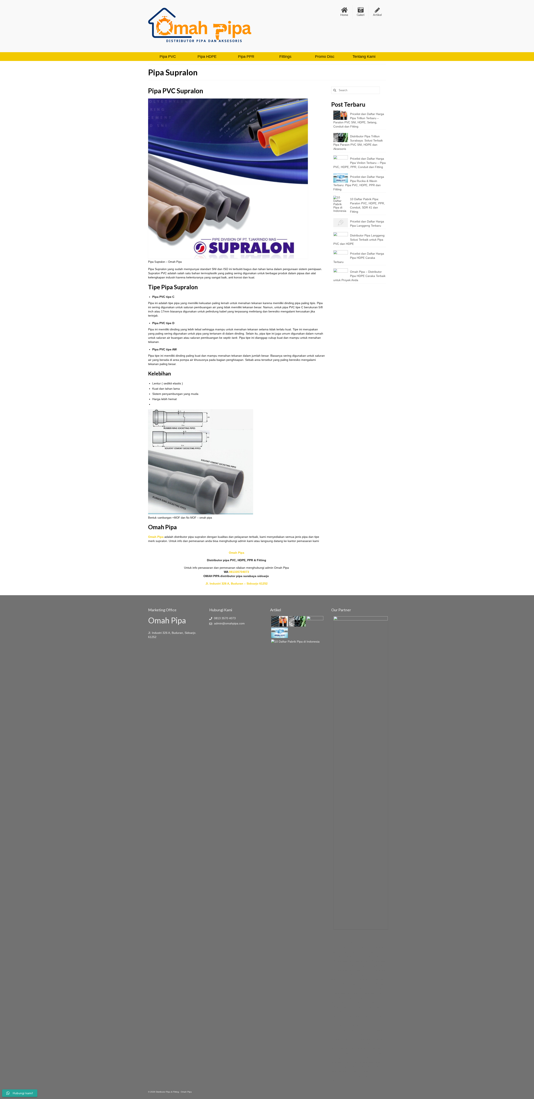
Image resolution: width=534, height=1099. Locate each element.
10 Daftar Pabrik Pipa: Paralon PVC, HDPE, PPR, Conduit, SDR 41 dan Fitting (367, 205)
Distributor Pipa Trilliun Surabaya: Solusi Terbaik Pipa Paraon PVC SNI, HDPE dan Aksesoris (358, 142)
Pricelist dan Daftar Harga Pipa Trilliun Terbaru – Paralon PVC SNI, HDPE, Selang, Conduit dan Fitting (358, 120)
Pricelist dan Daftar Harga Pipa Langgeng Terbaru (367, 223)
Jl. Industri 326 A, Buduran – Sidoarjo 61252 (236, 583)
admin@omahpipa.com (229, 623)
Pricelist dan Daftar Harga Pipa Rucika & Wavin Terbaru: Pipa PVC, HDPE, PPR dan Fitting (358, 183)
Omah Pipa (156, 536)
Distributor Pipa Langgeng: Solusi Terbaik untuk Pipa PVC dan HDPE (359, 239)
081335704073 (239, 572)
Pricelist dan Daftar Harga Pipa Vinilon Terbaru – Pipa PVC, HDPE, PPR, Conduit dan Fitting (359, 163)
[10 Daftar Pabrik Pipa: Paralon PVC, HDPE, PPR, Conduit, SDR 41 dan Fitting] (295, 641)
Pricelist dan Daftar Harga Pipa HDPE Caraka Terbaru (358, 258)
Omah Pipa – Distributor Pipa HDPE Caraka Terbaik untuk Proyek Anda (359, 276)
